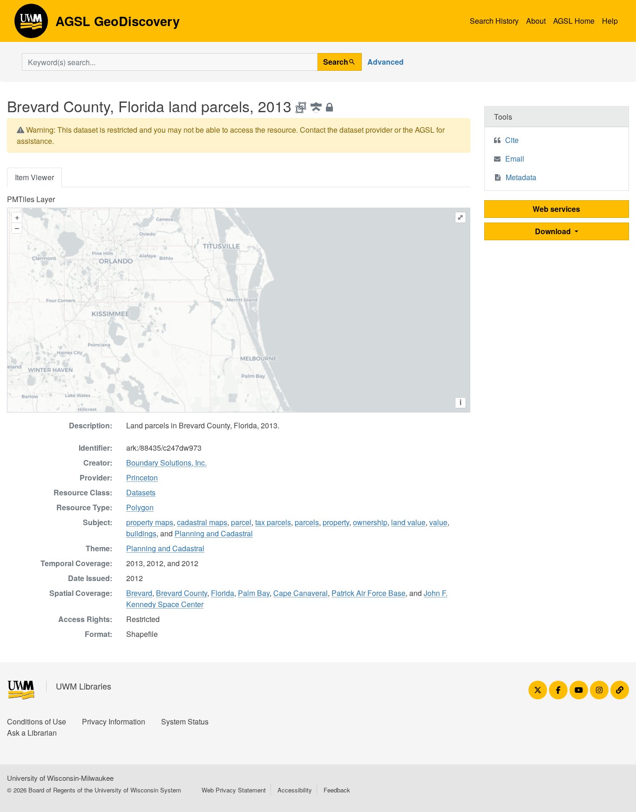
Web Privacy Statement (234, 789)
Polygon (140, 507)
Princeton (142, 477)
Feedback (337, 789)
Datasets (141, 492)
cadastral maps (202, 522)
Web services (556, 208)
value (438, 522)
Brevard (139, 593)
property (336, 522)
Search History (494, 20)
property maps (149, 522)
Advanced (385, 61)
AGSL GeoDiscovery (31, 24)
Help (610, 20)
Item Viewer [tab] (34, 177)
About (536, 20)
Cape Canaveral (300, 593)
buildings (141, 533)
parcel (241, 522)
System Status (185, 721)
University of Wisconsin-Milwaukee (60, 778)
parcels (307, 522)
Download (554, 231)
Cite (512, 140)
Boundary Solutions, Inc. (166, 462)
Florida (222, 593)
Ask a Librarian (32, 732)
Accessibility (294, 789)
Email (514, 158)
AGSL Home (574, 20)
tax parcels (273, 522)
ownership (370, 522)
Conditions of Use (36, 721)
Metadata (521, 177)
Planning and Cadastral (214, 533)
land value (408, 522)
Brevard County (181, 593)
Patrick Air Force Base (369, 593)
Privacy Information (113, 721)
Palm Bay (254, 593)
